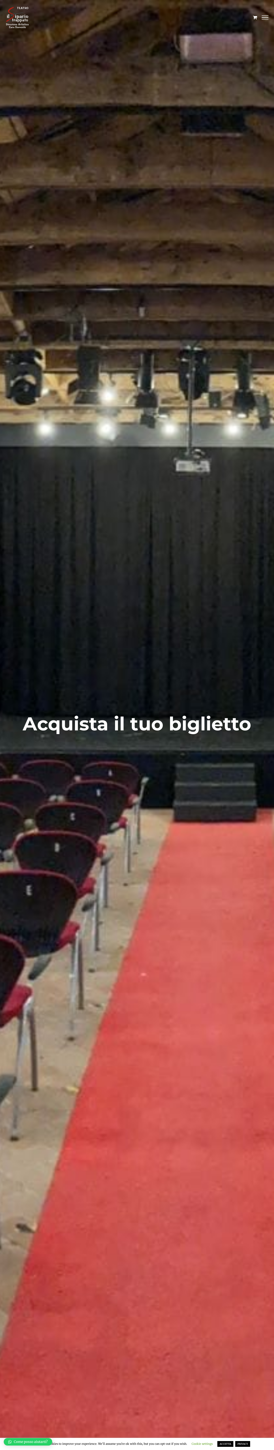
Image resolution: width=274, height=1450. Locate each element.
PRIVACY (242, 1444)
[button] (28, 1442)
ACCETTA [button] (225, 1444)
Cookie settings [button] (202, 1444)
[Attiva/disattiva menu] (265, 17)
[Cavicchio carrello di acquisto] (255, 17)
